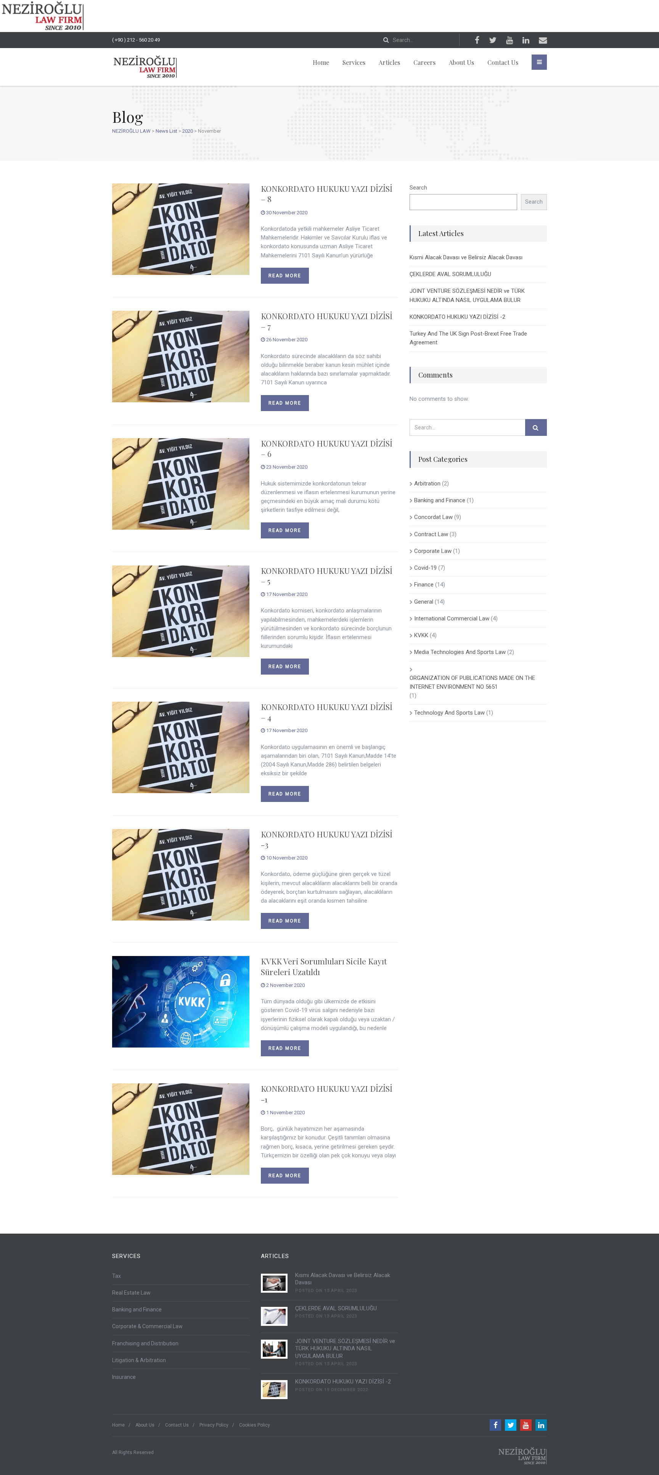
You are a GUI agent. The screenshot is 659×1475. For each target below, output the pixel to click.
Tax (116, 1276)
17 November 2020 (286, 594)
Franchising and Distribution (145, 1343)
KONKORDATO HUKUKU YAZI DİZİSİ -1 (326, 1093)
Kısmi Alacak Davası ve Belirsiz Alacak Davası (466, 257)
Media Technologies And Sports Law (460, 652)
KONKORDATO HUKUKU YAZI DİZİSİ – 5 (326, 575)
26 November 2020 (286, 339)
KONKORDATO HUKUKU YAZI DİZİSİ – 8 (326, 193)
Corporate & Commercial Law (147, 1326)
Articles (389, 62)
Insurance (124, 1377)
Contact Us (502, 62)
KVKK (421, 635)
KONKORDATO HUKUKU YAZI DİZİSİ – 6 (326, 448)
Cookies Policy (254, 1425)
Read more (284, 275)
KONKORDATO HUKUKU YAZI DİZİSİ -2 (457, 316)
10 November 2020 (286, 858)
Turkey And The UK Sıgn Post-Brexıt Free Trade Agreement (468, 338)
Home (321, 62)
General (423, 601)
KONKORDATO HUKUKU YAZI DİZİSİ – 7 (326, 320)
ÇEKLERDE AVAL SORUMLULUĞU (450, 274)
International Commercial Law (451, 618)
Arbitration (427, 483)
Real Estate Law (131, 1293)
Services (353, 62)
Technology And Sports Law (449, 712)
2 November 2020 (285, 985)
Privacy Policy (213, 1425)
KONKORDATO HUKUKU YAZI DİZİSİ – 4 (326, 711)
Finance (424, 584)
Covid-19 (425, 567)
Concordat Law (433, 517)
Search (418, 187)
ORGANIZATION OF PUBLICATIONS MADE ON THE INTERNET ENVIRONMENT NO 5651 (472, 682)
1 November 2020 (285, 1112)
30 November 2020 (286, 212)
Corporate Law (433, 551)
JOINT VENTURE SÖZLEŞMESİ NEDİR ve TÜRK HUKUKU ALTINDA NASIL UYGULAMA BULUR (467, 295)
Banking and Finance (439, 500)
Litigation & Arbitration (139, 1360)
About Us (461, 62)
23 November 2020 (286, 467)
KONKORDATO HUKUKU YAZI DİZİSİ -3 (326, 839)
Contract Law (431, 534)
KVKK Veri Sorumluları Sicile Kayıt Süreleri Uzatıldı (324, 966)
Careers (424, 62)
